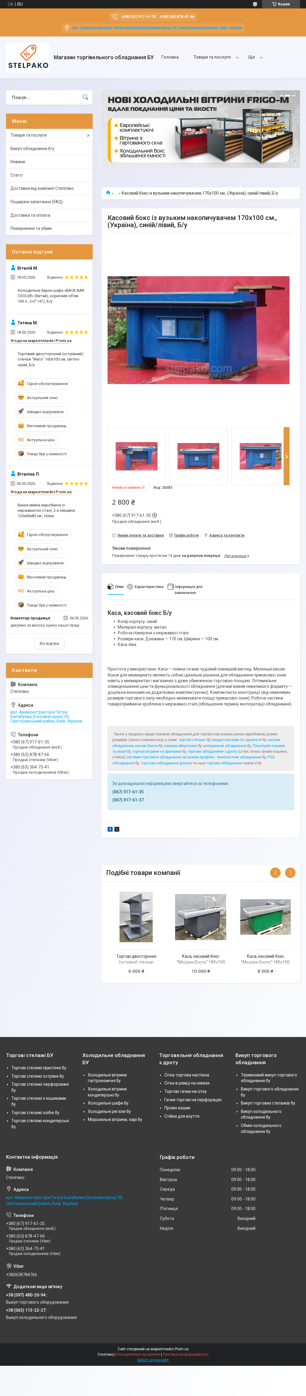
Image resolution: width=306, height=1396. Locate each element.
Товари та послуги (212, 57)
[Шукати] (85, 97)
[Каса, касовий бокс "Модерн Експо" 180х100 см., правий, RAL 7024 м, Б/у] (201, 917)
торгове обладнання (224, 763)
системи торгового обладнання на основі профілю (170, 757)
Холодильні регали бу (109, 1111)
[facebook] (110, 830)
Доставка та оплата (30, 215)
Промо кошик (177, 1107)
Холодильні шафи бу (108, 1103)
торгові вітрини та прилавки (157, 751)
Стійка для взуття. (182, 1116)
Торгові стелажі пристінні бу (38, 1067)
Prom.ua (182, 1349)
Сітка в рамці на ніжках (187, 1083)
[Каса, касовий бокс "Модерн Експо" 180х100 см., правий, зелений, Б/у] (265, 917)
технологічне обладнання (239, 757)
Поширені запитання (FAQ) (36, 201)
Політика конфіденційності (186, 1354)
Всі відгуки (49, 643)
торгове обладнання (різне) (166, 763)
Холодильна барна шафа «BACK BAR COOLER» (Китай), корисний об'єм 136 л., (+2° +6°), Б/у (51, 295)
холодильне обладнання (224, 745)
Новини (17, 161)
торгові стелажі (192, 739)
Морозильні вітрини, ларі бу (115, 1119)
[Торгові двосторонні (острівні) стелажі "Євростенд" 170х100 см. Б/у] (136, 917)
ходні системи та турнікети (237, 739)
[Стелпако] (27, 57)
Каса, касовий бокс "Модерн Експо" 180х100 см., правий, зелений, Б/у (265, 962)
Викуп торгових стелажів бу (268, 1103)
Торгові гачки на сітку (185, 1091)
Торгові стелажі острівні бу (37, 1076)
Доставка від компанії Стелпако (42, 188)
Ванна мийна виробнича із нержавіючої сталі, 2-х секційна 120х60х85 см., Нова (46, 510)
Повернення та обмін (31, 228)
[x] (116, 830)
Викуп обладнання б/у (32, 148)
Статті (16, 175)
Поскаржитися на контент (138, 1354)
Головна (170, 57)
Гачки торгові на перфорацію (193, 1099)
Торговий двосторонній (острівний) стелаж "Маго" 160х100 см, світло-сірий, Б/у (50, 359)
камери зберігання (180, 745)
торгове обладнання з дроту (212, 751)
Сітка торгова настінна (186, 1075)
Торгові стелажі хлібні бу (35, 1112)
